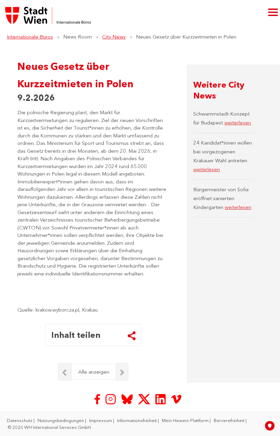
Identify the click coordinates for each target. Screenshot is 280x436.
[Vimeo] (176, 398)
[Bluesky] (127, 398)
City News (114, 36)
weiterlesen (237, 122)
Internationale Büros (30, 36)
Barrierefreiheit (230, 420)
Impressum (101, 420)
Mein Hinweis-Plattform (186, 420)
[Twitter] (144, 398)
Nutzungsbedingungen (61, 420)
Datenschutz (20, 420)
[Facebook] (98, 398)
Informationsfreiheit (137, 420)
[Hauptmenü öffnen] (273, 12)
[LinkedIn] (161, 398)
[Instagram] (111, 398)
